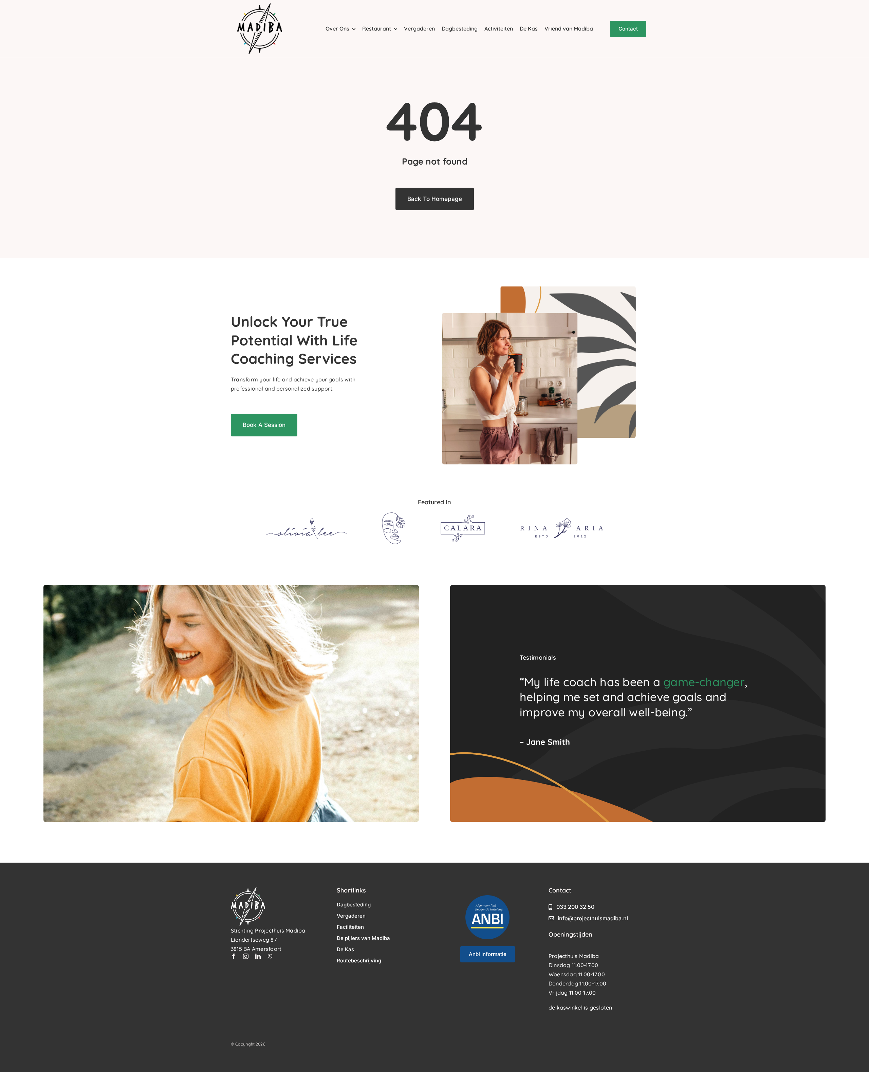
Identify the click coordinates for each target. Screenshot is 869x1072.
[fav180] (259, 6)
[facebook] (233, 956)
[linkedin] (258, 956)
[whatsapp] (270, 956)
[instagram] (245, 956)
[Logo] (306, 520)
